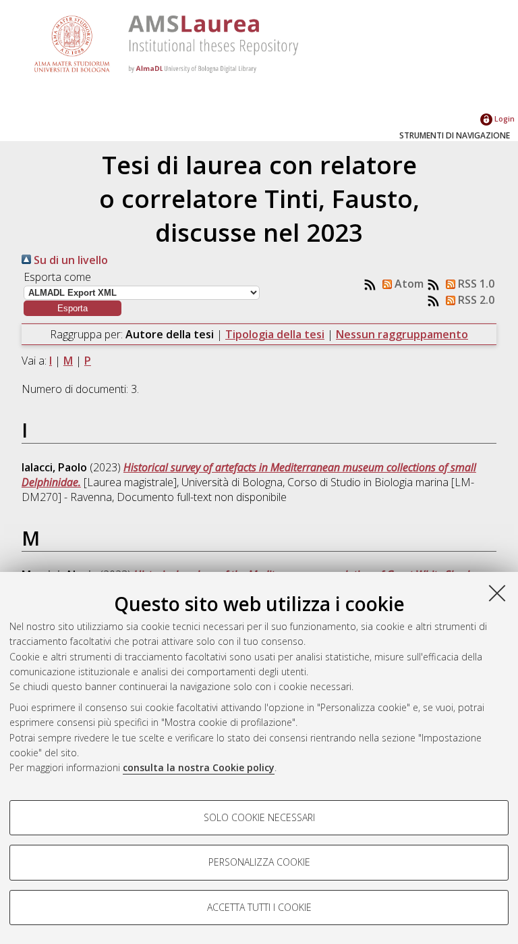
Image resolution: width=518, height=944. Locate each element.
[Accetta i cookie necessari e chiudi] (497, 593)
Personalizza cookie (259, 862)
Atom (408, 283)
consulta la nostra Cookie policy (199, 767)
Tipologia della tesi (274, 334)
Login (503, 118)
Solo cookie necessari (259, 817)
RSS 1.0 (474, 283)
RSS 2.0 (474, 299)
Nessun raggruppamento (402, 334)
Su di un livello (69, 260)
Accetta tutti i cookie (259, 907)
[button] (72, 308)
